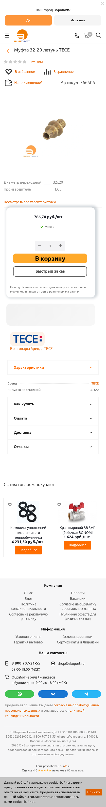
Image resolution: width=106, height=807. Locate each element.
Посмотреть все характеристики (30, 202)
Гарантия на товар (28, 642)
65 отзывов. (75, 770)
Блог (28, 599)
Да (28, 20)
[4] (20, 62)
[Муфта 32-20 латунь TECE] (53, 129)
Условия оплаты (28, 637)
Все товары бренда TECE (31, 348)
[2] (10, 62)
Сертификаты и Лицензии (78, 642)
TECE (95, 383)
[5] (24, 62)
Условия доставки (77, 637)
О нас (28, 593)
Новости (78, 593)
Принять (93, 792)
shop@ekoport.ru (71, 664)
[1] (6, 62)
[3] (15, 62)
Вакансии (77, 599)
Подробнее (28, 550)
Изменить (78, 20)
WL (66, 766)
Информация (53, 629)
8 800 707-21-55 (26, 663)
